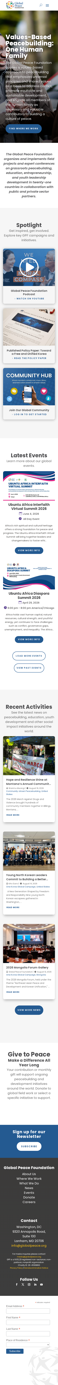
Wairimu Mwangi (16, 788)
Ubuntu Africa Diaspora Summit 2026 (29, 595)
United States (43, 886)
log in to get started (30, 414)
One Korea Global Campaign (21, 886)
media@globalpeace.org (29, 1256)
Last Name (13, 1329)
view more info (29, 550)
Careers (29, 1202)
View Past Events (29, 667)
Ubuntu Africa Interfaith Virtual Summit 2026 (29, 506)
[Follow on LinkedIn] (35, 1284)
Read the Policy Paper (30, 358)
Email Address (15, 1306)
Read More (12, 815)
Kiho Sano (13, 883)
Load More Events (29, 655)
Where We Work (29, 1178)
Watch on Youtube (30, 298)
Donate (29, 1197)
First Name (13, 1317)
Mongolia (41, 974)
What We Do (29, 1183)
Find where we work (23, 128)
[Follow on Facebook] (16, 1284)
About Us (29, 1174)
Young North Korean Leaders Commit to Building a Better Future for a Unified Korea (26, 879)
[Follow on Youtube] (41, 1284)
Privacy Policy (16, 1268)
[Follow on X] (22, 1284)
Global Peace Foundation (20, 971)
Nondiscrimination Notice (36, 1268)
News (29, 1188)
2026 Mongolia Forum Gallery (27, 967)
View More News (29, 1010)
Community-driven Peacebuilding (23, 791)
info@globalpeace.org (29, 1245)
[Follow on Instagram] (29, 1284)
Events (29, 1192)
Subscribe (29, 1146)
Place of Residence (18, 1340)
